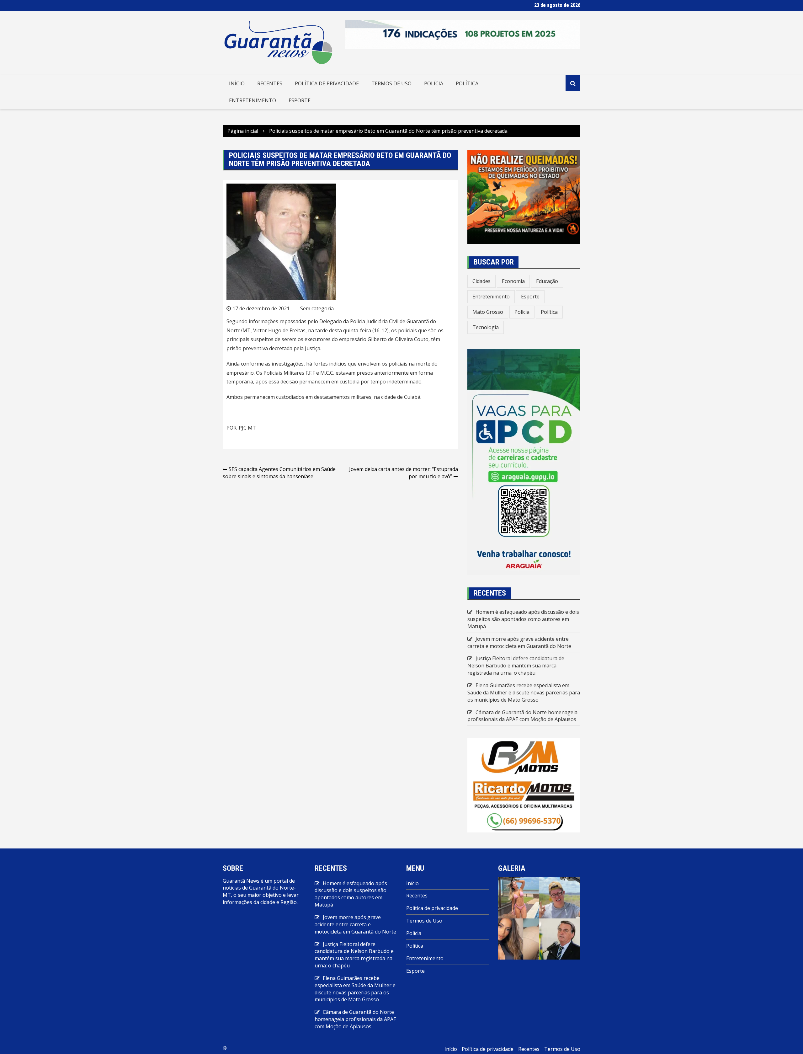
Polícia (433, 83)
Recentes (269, 83)
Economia (513, 281)
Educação (547, 281)
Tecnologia (485, 327)
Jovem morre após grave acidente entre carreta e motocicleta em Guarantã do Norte (519, 642)
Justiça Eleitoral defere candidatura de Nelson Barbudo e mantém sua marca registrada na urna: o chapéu (515, 665)
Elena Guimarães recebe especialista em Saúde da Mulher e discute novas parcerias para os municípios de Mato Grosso (523, 692)
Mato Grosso (487, 311)
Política (467, 83)
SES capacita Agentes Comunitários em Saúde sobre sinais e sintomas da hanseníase (279, 473)
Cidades (481, 281)
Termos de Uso (391, 83)
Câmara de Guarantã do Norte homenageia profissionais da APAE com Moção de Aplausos (522, 716)
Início (237, 83)
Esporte (300, 100)
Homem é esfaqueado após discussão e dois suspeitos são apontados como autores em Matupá (523, 619)
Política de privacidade (327, 83)
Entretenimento (252, 100)
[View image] (518, 897)
